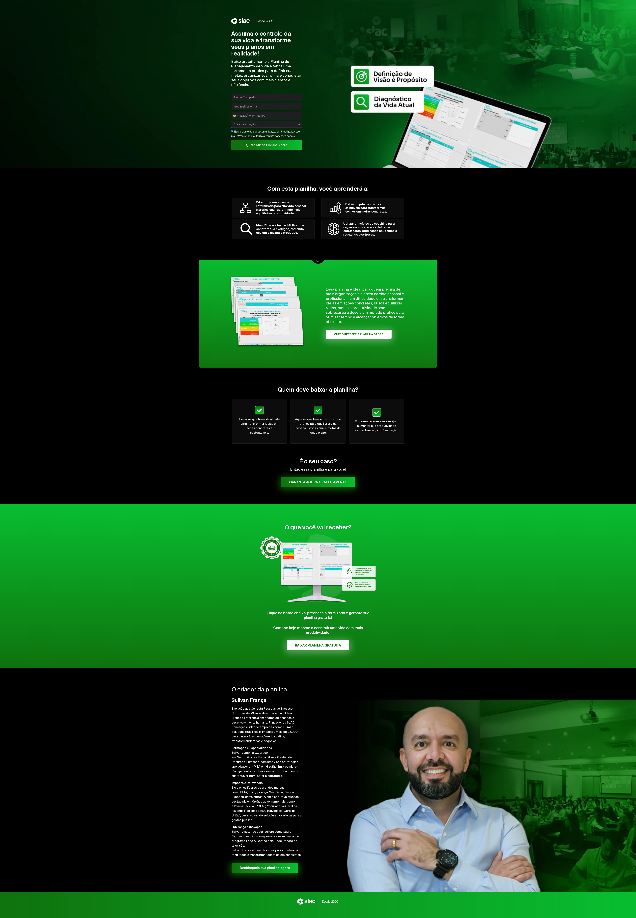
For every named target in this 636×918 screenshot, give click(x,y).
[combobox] (235, 115)
